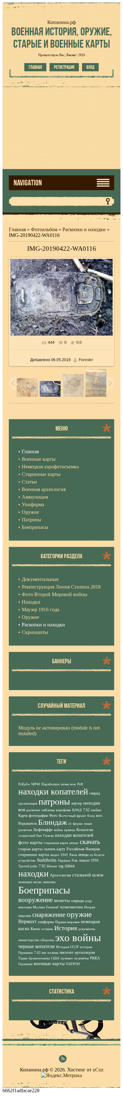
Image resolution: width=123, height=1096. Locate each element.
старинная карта (56, 843)
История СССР (67, 947)
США (55, 958)
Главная (35, 67)
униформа (46, 922)
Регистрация (64, 67)
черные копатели (36, 946)
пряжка (69, 830)
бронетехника (39, 958)
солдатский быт (30, 835)
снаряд (94, 793)
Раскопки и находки (84, 229)
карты (36, 842)
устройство (27, 860)
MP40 (35, 784)
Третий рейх (28, 866)
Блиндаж (52, 822)
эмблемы (48, 810)
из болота (97, 855)
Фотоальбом (44, 229)
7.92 (42, 866)
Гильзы (48, 835)
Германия (25, 964)
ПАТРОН (73, 964)
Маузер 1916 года (40, 609)
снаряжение (48, 914)
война (58, 830)
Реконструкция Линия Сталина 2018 (61, 586)
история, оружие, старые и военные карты (61, 37)
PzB (80, 784)
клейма (96, 810)
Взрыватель (27, 823)
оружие (79, 914)
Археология (60, 875)
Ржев (73, 855)
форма (78, 823)
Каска (35, 929)
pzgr (88, 901)
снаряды (77, 901)
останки (47, 929)
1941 (64, 855)
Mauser (52, 866)
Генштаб (52, 907)
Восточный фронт (72, 816)
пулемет (67, 958)
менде (74, 843)
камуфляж (63, 810)
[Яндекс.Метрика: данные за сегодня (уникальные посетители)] (61, 1075)
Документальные (40, 579)
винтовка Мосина (31, 907)
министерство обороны (36, 940)
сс (70, 823)
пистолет (66, 952)
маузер (76, 803)
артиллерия (85, 952)
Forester (86, 360)
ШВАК (70, 866)
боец (91, 816)
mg (61, 866)
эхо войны (78, 937)
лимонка (49, 882)
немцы (83, 855)
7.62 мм (40, 952)
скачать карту (54, 849)
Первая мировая (67, 922)
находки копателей (53, 791)
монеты (62, 900)
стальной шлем (87, 874)
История (65, 927)
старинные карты (33, 854)
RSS (82, 55)
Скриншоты (35, 632)
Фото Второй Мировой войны (54, 594)
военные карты (49, 963)
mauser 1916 (88, 860)
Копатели (84, 829)
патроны (54, 801)
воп (99, 815)
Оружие (30, 617)
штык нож (68, 784)
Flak (75, 860)
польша (52, 952)
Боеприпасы (44, 890)
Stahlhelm (46, 860)
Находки (31, 602)
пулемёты (81, 958)
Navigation (28, 183)
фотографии (38, 815)
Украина (64, 860)
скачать (90, 842)
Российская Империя (83, 849)
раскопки (33, 810)
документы (86, 929)
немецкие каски (30, 882)
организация (27, 803)
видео (54, 855)
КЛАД (77, 810)
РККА (95, 958)
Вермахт (27, 921)
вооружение (35, 900)
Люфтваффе (43, 830)
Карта (22, 815)
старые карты (30, 849)
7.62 (86, 810)
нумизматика (71, 907)
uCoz (98, 1069)
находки (33, 873)
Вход (90, 67)
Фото (53, 815)
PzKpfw (24, 784)
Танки (22, 958)
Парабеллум (50, 784)
